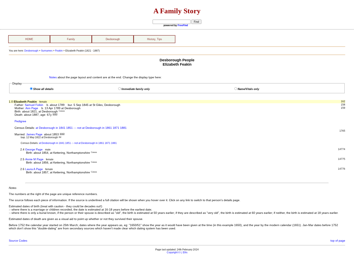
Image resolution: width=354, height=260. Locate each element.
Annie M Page (34, 159)
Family (71, 39)
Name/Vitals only (248, 89)
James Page (34, 134)
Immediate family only (135, 89)
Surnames (46, 50)
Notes (53, 77)
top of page (337, 240)
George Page (34, 149)
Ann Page (31, 108)
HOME (29, 39)
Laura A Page (34, 169)
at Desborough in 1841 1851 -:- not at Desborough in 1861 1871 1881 (81, 127)
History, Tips (154, 39)
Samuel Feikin (34, 104)
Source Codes (18, 240)
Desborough (113, 39)
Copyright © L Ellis (177, 252)
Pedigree (20, 121)
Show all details (43, 89)
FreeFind (183, 25)
